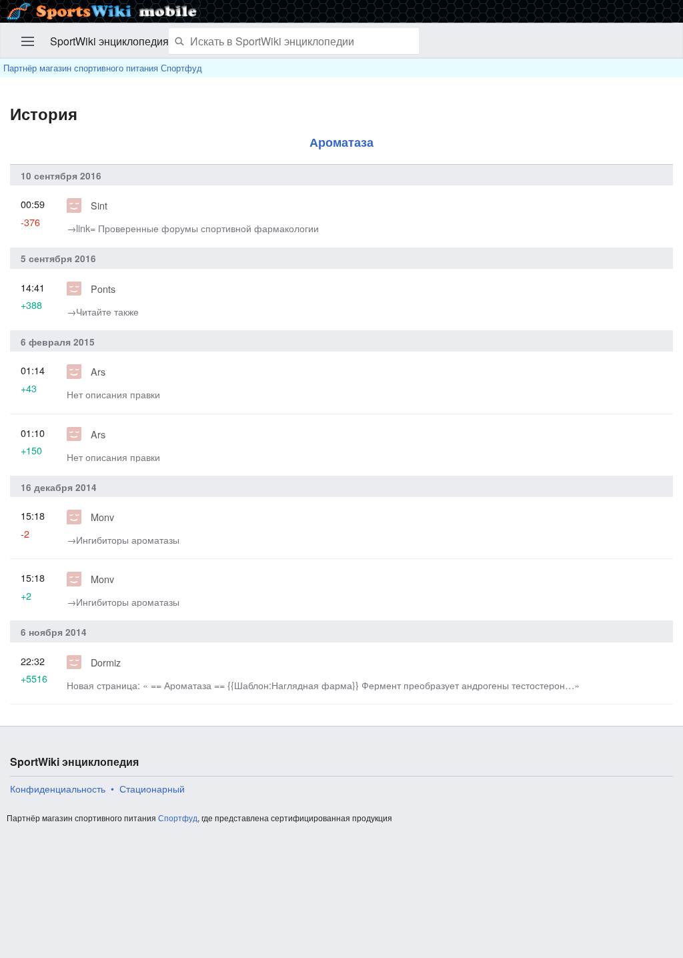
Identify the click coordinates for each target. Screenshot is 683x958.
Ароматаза (341, 141)
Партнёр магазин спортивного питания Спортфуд (102, 67)
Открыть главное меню (28, 41)
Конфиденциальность (57, 788)
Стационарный (152, 788)
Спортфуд (177, 817)
